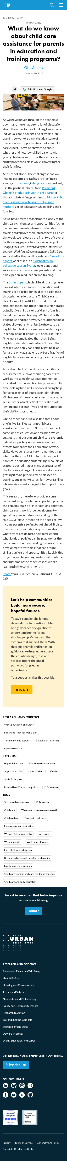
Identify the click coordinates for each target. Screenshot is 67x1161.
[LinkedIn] (5, 1087)
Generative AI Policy (48, 1142)
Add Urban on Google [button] (40, 89)
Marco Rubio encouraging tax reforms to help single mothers (33, 201)
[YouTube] (13, 1096)
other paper (17, 282)
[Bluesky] (13, 1087)
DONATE (21, 690)
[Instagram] (30, 1087)
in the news (21, 183)
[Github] (30, 1096)
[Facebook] (5, 1096)
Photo (7, 574)
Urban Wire (33, 22)
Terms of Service (24, 1142)
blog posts (40, 183)
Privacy (6, 1142)
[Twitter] (22, 1096)
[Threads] (22, 1087)
